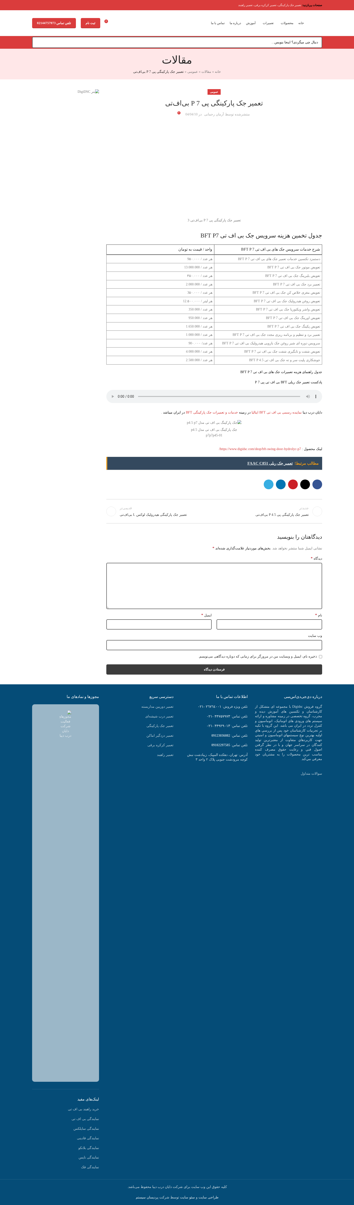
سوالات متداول (311, 773)
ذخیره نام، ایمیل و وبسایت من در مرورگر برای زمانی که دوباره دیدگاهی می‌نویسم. (257, 656)
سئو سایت (187, 1197)
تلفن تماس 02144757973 (54, 23)
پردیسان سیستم (147, 1197)
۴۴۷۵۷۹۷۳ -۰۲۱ (218, 716)
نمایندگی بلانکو (88, 1148)
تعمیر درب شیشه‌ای (159, 716)
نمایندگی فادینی (88, 1138)
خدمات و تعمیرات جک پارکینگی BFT (212, 412)
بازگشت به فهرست (214, 511)
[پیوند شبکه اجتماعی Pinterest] (293, 484)
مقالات (206, 72)
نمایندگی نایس (89, 1157)
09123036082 (220, 735)
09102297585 (220, 745)
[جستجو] (37, 42)
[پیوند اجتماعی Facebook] (317, 484)
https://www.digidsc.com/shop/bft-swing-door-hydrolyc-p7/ (260, 449)
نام (318, 615)
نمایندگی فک (90, 1167)
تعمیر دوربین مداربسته (157, 706)
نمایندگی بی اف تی (85, 1119)
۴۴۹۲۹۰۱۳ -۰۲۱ (218, 726)
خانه (218, 72)
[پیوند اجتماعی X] (305, 484)
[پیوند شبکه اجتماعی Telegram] (268, 484)
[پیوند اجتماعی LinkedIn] (281, 484)
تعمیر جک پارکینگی (289, 5)
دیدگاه (316, 558)
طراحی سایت (208, 1197)
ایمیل (206, 615)
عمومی (192, 72)
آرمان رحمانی (214, 114)
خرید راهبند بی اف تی (83, 1109)
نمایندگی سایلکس (86, 1128)
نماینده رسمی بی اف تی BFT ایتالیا (277, 412)
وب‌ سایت (315, 636)
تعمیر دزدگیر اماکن (159, 735)
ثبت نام (90, 23)
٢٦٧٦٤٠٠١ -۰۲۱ (209, 706)
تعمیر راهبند (245, 5)
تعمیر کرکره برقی (265, 5)
